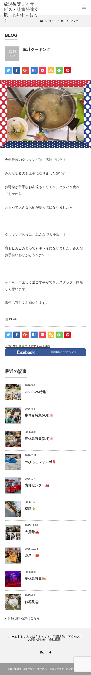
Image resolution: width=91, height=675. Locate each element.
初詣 (47, 346)
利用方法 (59, 636)
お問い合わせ (37, 639)
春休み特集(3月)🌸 (39, 438)
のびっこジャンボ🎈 (40, 462)
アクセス (74, 636)
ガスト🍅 (32, 555)
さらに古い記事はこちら (23, 618)
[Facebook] (49, 652)
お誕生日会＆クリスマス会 (24, 346)
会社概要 (55, 639)
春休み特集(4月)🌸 (39, 415)
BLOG (13, 319)
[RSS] (41, 652)
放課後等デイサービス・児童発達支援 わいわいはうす (53, 668)
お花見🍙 (32, 602)
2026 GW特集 (35, 392)
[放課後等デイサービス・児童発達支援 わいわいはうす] (22, 12)
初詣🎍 (30, 508)
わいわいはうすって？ (35, 636)
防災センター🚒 (37, 485)
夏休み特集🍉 (35, 578)
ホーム (12, 636)
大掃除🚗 (32, 532)
